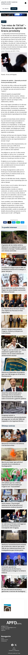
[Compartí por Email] (14, 222)
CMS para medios (12, 653)
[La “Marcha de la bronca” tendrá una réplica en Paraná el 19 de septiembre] (14, 300)
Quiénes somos (4, 639)
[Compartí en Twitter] (9, 222)
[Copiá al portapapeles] (22, 222)
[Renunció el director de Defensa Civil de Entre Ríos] (14, 435)
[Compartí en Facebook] (5, 222)
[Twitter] (16, 645)
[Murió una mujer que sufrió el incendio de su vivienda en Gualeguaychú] (14, 454)
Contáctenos (4, 641)
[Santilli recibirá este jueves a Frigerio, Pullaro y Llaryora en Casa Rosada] (14, 321)
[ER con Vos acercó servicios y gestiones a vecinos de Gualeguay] (14, 581)
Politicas (4, 21)
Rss (14, 647)
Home (2, 638)
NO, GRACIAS (5, 8)
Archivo (14, 649)
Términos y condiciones (14, 650)
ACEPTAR (14, 8)
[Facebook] (12, 645)
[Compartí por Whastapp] (18, 222)
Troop (18, 653)
